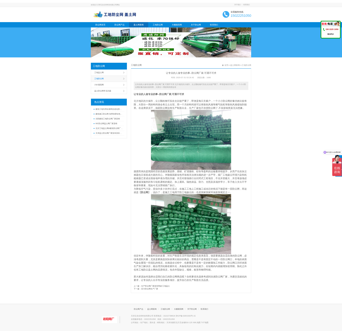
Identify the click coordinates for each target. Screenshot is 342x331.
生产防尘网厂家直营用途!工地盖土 (155, 286)
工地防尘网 (158, 25)
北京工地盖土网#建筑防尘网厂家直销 (109, 128)
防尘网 (163, 94)
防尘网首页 (100, 25)
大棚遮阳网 (177, 25)
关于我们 (237, 5)
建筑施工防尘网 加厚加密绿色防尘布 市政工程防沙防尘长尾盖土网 (109, 114)
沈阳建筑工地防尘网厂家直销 (108, 119)
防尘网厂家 (221, 276)
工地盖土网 (99, 72)
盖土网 (151, 269)
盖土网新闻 (139, 25)
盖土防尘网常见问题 (102, 91)
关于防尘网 (196, 25)
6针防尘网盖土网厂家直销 (106, 123)
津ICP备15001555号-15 (186, 316)
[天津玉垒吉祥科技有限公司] (114, 14)
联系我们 (246, 5)
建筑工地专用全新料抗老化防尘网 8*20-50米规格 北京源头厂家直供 (109, 109)
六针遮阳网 (99, 85)
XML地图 (197, 322)
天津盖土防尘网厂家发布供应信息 (109, 133)
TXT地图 (204, 322)
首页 (226, 65)
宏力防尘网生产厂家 (149, 289)
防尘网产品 (119, 25)
